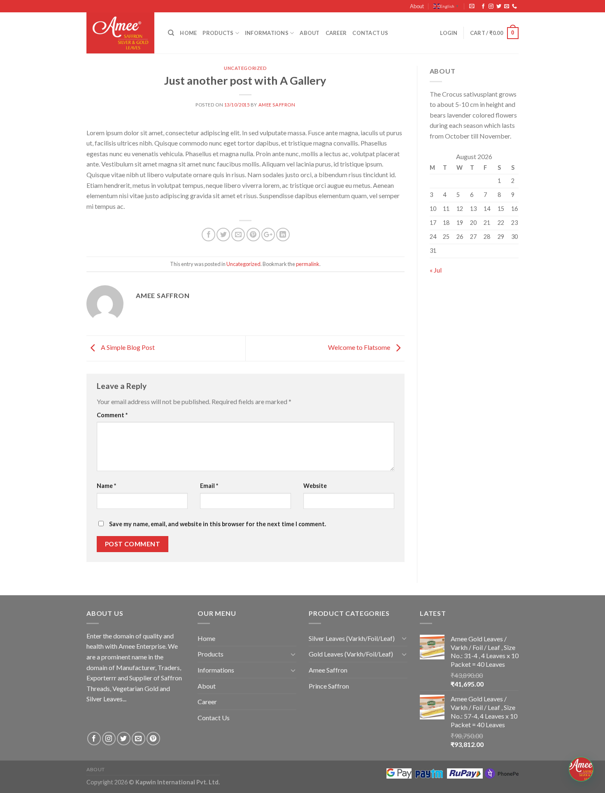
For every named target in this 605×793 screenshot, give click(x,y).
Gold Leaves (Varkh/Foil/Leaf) (351, 654)
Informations (267, 33)
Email (209, 485)
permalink (307, 264)
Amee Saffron (277, 104)
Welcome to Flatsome (359, 347)
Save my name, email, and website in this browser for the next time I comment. (217, 523)
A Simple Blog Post (127, 347)
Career (336, 33)
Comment (112, 415)
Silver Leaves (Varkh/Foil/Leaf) (352, 638)
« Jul (436, 270)
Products (217, 33)
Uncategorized (245, 68)
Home (188, 33)
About (417, 6)
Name (106, 485)
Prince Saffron (329, 686)
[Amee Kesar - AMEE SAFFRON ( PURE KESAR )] (121, 32)
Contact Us (370, 33)
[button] (581, 769)
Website (315, 485)
